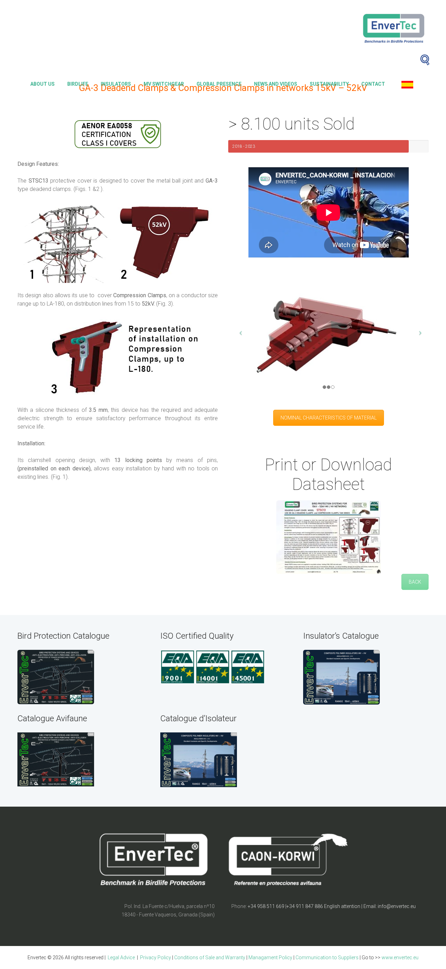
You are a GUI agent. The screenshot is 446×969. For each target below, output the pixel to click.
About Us (42, 84)
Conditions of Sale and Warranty (209, 957)
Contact (373, 84)
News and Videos (275, 84)
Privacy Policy (155, 957)
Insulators (116, 84)
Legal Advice (121, 957)
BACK (415, 582)
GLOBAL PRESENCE (219, 84)
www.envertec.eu (400, 957)
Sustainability (329, 84)
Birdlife (77, 84)
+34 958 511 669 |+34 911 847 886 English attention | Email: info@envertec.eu (332, 906)
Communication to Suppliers (327, 957)
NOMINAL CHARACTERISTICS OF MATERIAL (328, 418)
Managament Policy (270, 957)
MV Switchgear (164, 84)
